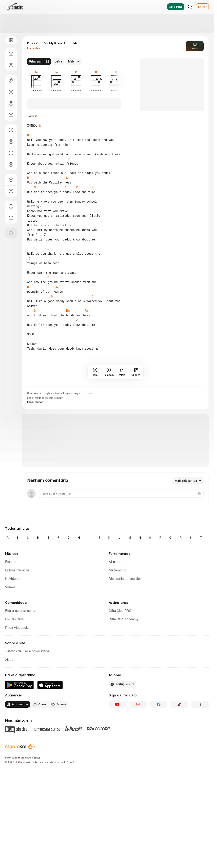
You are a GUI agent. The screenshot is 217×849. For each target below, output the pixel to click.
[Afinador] (11, 180)
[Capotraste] (11, 103)
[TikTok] (179, 704)
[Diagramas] (11, 141)
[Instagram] (138, 704)
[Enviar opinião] (11, 206)
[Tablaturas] (11, 130)
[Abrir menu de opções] (11, 40)
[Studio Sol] (20, 746)
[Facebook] (158, 704)
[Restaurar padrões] (11, 233)
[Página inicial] (14, 7)
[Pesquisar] (190, 7)
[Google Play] (19, 685)
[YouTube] (117, 704)
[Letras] (73, 728)
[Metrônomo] (11, 191)
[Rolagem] (11, 54)
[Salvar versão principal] (47, 61)
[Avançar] (117, 80)
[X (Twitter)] (200, 704)
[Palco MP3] (99, 728)
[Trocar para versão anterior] (11, 218)
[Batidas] (11, 164)
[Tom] (11, 92)
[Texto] (11, 153)
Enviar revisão (35, 402)
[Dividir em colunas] (11, 65)
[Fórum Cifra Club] (16, 729)
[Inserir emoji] (199, 493)
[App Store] (50, 685)
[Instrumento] (11, 80)
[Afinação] (11, 115)
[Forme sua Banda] (46, 728)
